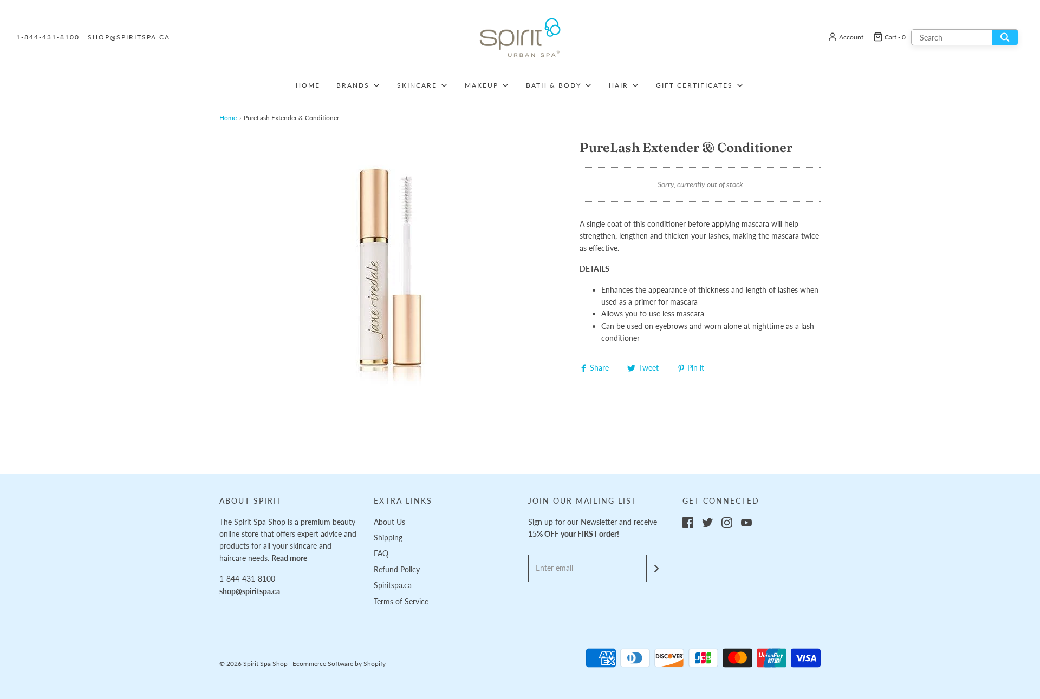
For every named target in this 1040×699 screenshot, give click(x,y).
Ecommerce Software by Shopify (339, 664)
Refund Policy (397, 569)
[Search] (1005, 37)
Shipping (388, 537)
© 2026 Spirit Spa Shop (253, 664)
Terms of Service (401, 601)
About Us (389, 521)
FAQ (381, 553)
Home (308, 85)
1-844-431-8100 (48, 37)
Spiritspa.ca (393, 585)
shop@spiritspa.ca (129, 37)
